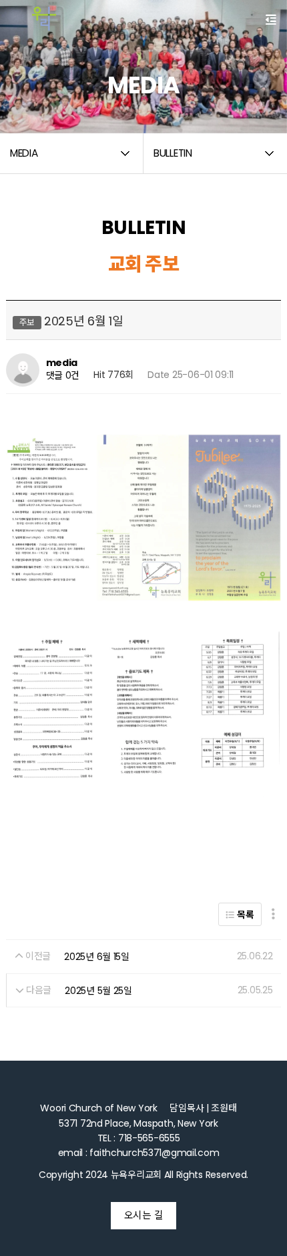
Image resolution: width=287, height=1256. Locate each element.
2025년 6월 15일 (96, 956)
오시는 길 (144, 1215)
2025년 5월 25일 (98, 990)
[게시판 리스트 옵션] (273, 914)
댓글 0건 (63, 375)
